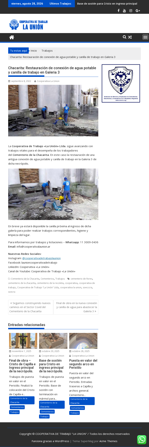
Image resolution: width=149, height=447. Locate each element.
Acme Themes (108, 441)
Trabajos (60, 278)
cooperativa (71, 283)
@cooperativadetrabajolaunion (41, 258)
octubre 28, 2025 (81, 351)
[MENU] (145, 37)
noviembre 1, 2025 (21, 351)
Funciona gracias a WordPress (50, 441)
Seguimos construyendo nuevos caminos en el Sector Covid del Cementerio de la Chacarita (30, 307)
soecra (11, 291)
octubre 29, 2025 (50, 351)
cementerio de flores (81, 278)
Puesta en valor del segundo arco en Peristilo (105, 3)
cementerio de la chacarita (22, 283)
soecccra (87, 287)
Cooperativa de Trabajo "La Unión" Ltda (38, 287)
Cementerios (47, 278)
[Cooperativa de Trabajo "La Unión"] (12, 36)
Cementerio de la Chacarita (25, 278)
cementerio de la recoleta (50, 283)
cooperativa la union (70, 287)
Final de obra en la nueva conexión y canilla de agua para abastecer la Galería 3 (76, 307)
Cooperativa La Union (48, 81)
